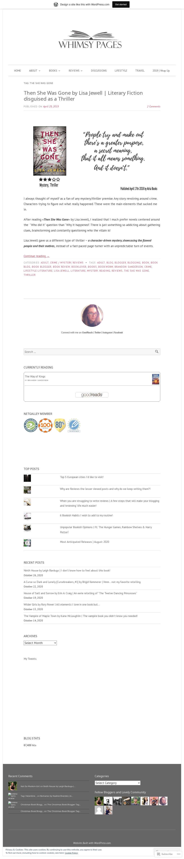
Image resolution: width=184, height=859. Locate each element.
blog (110, 262)
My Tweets (30, 658)
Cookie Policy (71, 852)
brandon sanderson (129, 266)
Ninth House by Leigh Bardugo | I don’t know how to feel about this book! (67, 570)
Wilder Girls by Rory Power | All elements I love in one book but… (62, 604)
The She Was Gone (136, 270)
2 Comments (153, 106)
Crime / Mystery (60, 262)
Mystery (92, 270)
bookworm (105, 266)
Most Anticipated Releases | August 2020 (84, 542)
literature (78, 270)
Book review (61, 266)
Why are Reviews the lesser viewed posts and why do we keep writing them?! (105, 489)
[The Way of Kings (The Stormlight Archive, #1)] (155, 383)
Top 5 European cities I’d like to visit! (82, 477)
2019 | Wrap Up (161, 70)
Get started (121, 4)
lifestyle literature (38, 270)
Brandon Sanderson (38, 380)
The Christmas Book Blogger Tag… (64, 804)
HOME (17, 70)
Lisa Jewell (61, 270)
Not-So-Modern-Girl (30, 786)
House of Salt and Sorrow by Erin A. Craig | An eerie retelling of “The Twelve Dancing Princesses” (80, 593)
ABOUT (33, 70)
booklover (79, 266)
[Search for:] (92, 351)
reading (105, 270)
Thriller (30, 274)
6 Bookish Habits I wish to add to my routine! (86, 515)
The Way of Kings (35, 376)
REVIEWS (74, 70)
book (145, 262)
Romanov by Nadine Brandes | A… (56, 796)
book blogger (42, 266)
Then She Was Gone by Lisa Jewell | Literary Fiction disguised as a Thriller (83, 95)
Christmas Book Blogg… (32, 804)
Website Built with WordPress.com (92, 843)
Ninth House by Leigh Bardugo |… (59, 786)
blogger (120, 262)
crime (148, 266)
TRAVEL (139, 70)
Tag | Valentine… (29, 796)
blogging (134, 262)
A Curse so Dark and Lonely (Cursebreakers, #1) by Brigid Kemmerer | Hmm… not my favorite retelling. (82, 582)
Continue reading (37, 256)
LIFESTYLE (121, 70)
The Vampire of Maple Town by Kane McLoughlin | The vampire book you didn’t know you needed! (80, 616)
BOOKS (53, 70)
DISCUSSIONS (99, 70)
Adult (45, 262)
